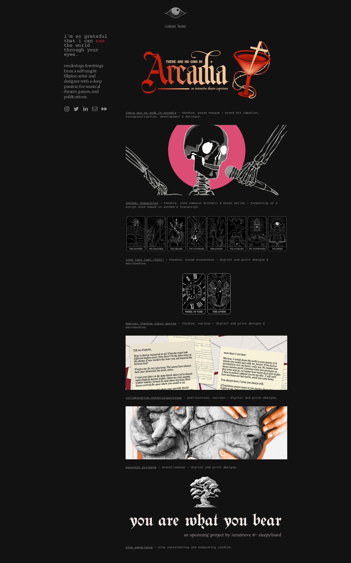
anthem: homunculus (142, 203)
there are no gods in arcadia (151, 113)
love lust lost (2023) (145, 260)
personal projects (141, 467)
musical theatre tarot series (151, 323)
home (182, 26)
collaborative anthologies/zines (154, 398)
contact (170, 26)
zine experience (139, 547)
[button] (67, 109)
